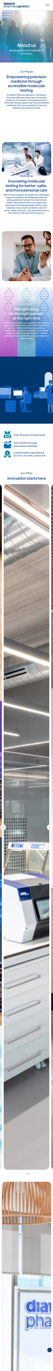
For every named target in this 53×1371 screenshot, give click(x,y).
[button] (3, 827)
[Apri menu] (47, 5)
